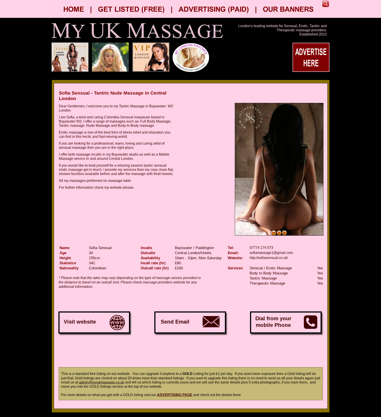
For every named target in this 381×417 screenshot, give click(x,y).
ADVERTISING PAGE (174, 395)
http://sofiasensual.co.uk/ (269, 258)
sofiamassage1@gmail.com (271, 253)
